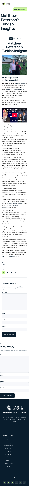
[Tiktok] (24, 482)
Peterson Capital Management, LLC (15, 89)
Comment (5, 292)
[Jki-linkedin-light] (12, 482)
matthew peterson (8, 344)
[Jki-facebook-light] (20, 482)
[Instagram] (16, 482)
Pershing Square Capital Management (10, 206)
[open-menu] (26, 3)
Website (4, 326)
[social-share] (3, 272)
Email (3, 320)
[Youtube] (4, 482)
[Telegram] (8, 482)
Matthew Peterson (20, 84)
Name (4, 313)
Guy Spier (9, 203)
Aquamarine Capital (18, 203)
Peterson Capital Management (10, 256)
